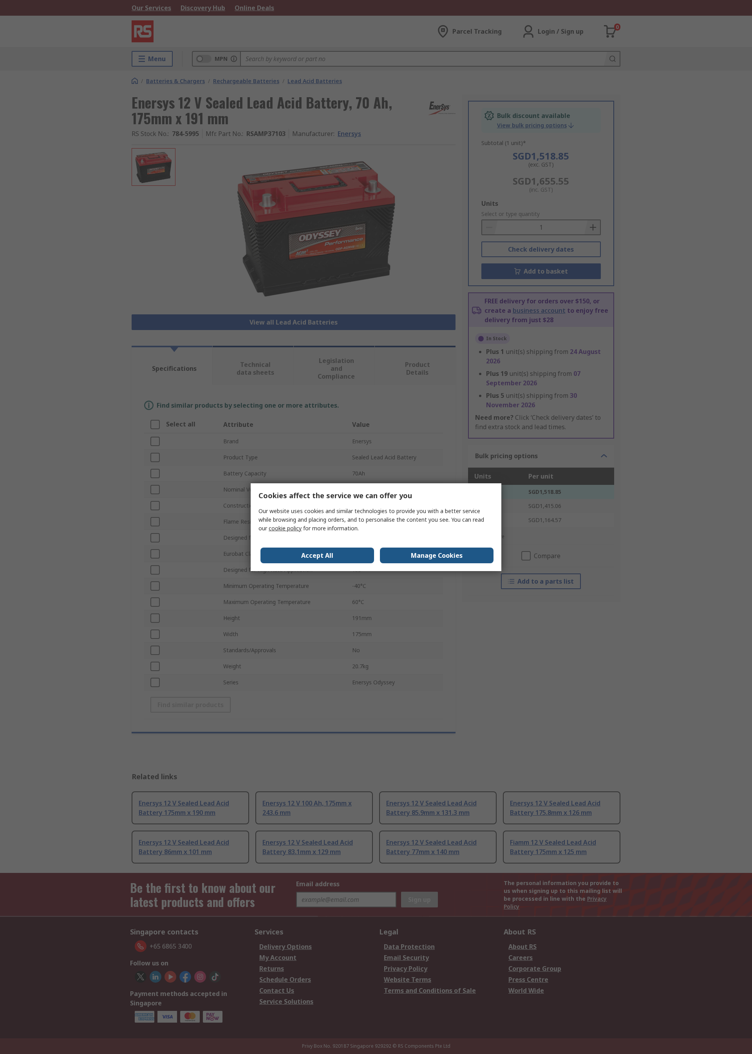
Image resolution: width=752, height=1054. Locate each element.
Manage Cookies (437, 555)
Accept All (317, 555)
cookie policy (285, 528)
